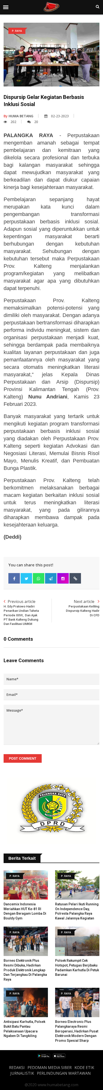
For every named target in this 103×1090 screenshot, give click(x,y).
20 (36, 121)
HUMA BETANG (18, 116)
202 (13, 121)
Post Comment (22, 758)
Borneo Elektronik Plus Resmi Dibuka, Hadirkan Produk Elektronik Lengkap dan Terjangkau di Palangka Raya (25, 970)
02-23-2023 (60, 116)
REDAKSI (17, 1067)
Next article (82, 608)
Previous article (21, 612)
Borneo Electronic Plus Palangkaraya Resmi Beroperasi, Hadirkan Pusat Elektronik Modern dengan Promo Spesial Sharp (76, 1031)
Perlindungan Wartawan (64, 1073)
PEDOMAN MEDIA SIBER (50, 1067)
